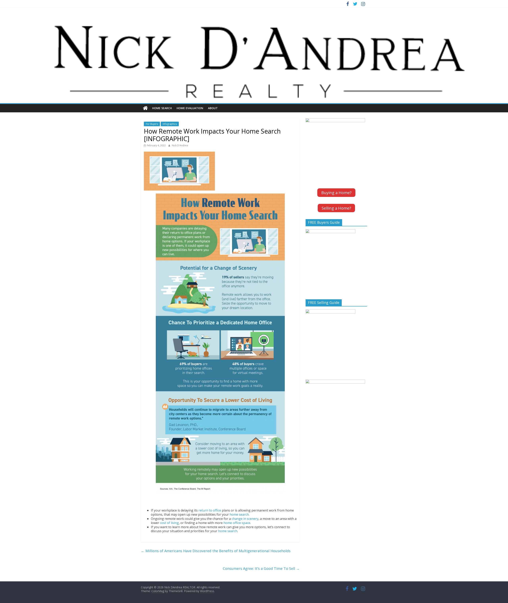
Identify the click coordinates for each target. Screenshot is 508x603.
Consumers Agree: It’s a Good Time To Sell (261, 568)
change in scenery (245, 518)
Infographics (170, 124)
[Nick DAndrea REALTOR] (254, 19)
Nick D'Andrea (180, 145)
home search (239, 514)
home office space (236, 523)
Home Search (162, 108)
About (213, 108)
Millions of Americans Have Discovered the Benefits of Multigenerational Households (216, 550)
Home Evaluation (190, 108)
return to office (209, 510)
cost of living (169, 523)
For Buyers (152, 124)
